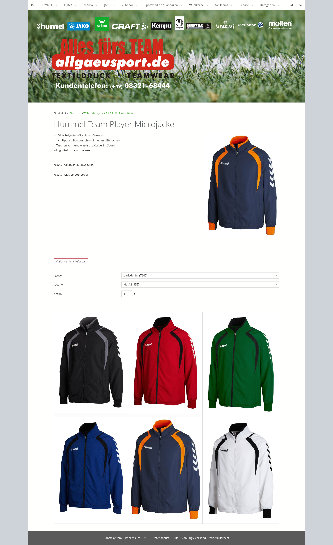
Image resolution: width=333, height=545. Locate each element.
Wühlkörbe (89, 113)
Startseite (75, 113)
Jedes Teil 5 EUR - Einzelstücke (116, 113)
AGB (146, 538)
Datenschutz (161, 538)
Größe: (58, 285)
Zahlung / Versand (194, 538)
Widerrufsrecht (219, 538)
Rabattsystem (113, 538)
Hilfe (175, 538)
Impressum (132, 538)
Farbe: (58, 276)
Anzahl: (58, 294)
